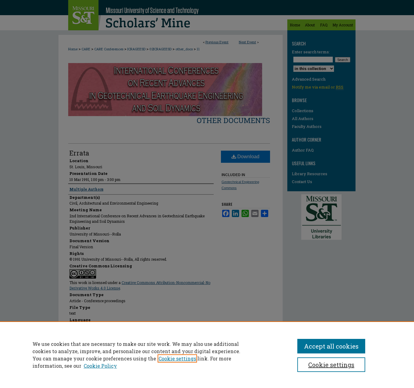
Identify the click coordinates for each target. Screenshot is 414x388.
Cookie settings (177, 358)
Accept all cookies (331, 346)
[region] (207, 354)
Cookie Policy (100, 366)
